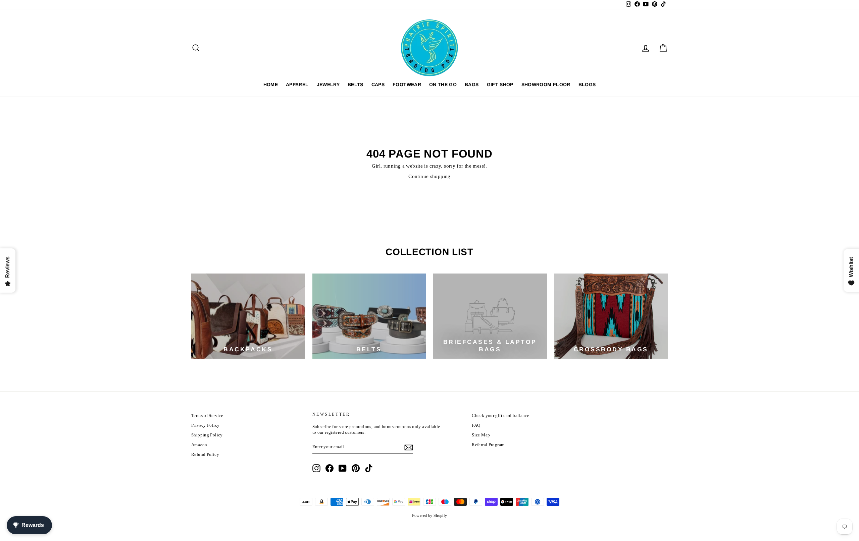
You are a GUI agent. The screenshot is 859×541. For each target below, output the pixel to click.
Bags (471, 84)
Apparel (297, 84)
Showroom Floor (545, 84)
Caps (378, 84)
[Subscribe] (408, 447)
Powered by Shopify (429, 515)
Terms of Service (207, 415)
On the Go (443, 84)
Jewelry (328, 84)
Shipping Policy (207, 435)
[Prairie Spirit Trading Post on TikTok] (369, 468)
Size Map (481, 435)
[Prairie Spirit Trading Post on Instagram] (316, 468)
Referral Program (488, 444)
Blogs (587, 84)
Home (270, 84)
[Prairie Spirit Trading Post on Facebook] (329, 468)
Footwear (407, 84)
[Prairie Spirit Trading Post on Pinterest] (356, 468)
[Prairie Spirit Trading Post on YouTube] (343, 468)
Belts (355, 84)
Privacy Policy (205, 425)
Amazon (199, 444)
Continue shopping (429, 176)
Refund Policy (205, 454)
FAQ (476, 425)
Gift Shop (500, 84)
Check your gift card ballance (500, 415)
